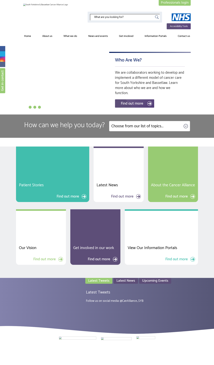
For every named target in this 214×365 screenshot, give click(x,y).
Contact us (184, 36)
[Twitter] (2, 54)
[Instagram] (2, 59)
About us (47, 36)
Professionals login (175, 3)
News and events (98, 36)
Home (27, 36)
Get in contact (2, 80)
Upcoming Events (155, 281)
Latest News (125, 281)
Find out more (132, 103)
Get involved (126, 36)
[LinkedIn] (2, 64)
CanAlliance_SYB (132, 300)
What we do (70, 36)
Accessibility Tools (179, 26)
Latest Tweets (98, 281)
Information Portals (156, 36)
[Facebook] (2, 48)
